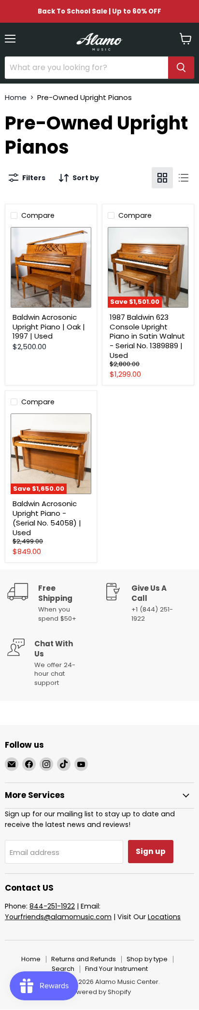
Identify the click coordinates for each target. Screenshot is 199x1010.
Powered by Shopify (99, 991)
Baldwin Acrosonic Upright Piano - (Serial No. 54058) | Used (47, 517)
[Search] (181, 68)
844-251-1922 (52, 906)
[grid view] (162, 177)
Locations (164, 917)
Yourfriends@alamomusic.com (58, 917)
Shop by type (147, 959)
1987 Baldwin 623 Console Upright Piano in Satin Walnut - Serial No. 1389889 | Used (147, 336)
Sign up (151, 851)
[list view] (183, 177)
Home (16, 97)
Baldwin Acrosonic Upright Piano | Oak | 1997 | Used (49, 326)
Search (63, 968)
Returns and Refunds (83, 959)
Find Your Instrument (116, 968)
